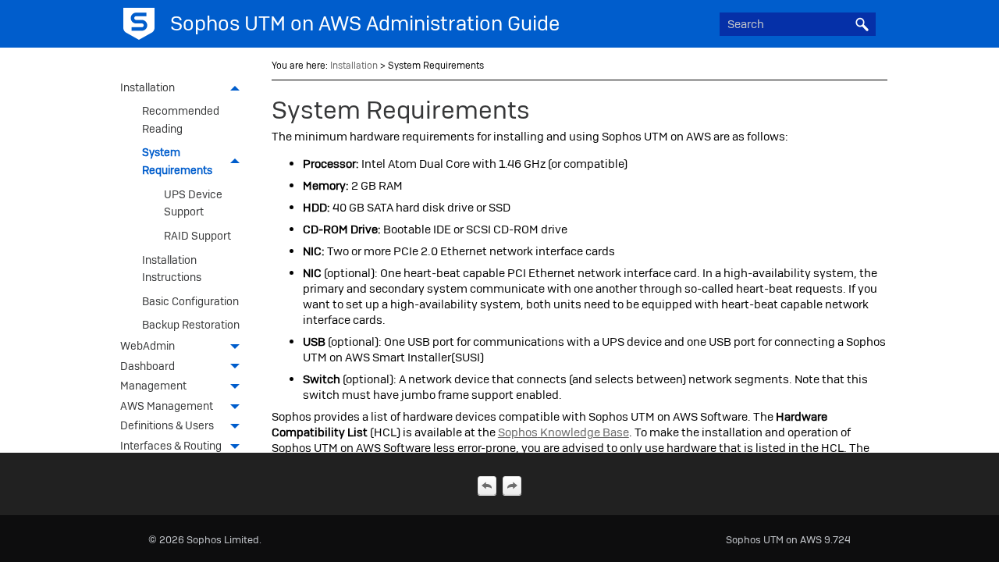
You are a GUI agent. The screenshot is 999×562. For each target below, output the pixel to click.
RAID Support (197, 236)
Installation (147, 87)
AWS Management (166, 406)
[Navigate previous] (487, 485)
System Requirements (177, 160)
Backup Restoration (191, 325)
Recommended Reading (180, 119)
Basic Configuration (190, 301)
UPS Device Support (193, 203)
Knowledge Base (563, 432)
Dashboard (147, 366)
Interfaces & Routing (171, 446)
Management (153, 386)
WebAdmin (147, 346)
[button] (862, 24)
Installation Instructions (171, 268)
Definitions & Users (167, 425)
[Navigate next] (512, 485)
